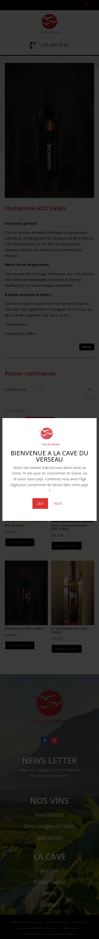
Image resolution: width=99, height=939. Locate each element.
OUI (40, 503)
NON (58, 503)
